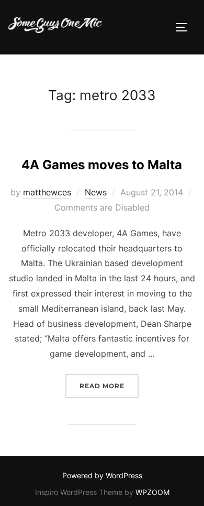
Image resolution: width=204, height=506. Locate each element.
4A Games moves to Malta (101, 164)
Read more (109, 385)
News (96, 192)
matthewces (47, 192)
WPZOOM (152, 492)
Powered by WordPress (102, 475)
